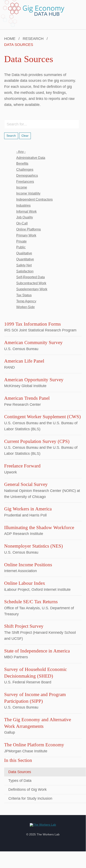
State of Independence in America (37, 650)
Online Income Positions (28, 564)
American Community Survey (33, 342)
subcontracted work (31, 283)
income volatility (28, 193)
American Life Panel (24, 361)
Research (33, 39)
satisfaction (25, 271)
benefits (22, 163)
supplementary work (31, 289)
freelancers (25, 181)
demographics (27, 175)
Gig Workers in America (28, 508)
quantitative (25, 259)
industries (23, 205)
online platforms (28, 229)
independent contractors (34, 199)
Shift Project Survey (24, 626)
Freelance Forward (22, 465)
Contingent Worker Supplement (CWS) (42, 416)
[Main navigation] (80, 12)
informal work (26, 211)
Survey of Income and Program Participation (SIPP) (35, 698)
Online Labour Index (24, 583)
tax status (24, 295)
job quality (24, 217)
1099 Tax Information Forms (32, 324)
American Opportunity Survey (34, 379)
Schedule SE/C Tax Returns (31, 601)
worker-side (25, 307)
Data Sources (19, 772)
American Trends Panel (27, 398)
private (21, 241)
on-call (22, 223)
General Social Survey (26, 484)
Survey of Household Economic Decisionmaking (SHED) (35, 673)
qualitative (24, 253)
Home (9, 39)
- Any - (21, 151)
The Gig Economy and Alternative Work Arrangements (37, 723)
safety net (24, 265)
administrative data (30, 157)
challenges (24, 169)
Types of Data (19, 781)
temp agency (26, 301)
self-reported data (30, 277)
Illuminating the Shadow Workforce (39, 527)
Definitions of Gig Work (27, 789)
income (21, 187)
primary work (26, 235)
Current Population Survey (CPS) (37, 441)
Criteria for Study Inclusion (30, 798)
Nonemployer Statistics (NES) (33, 546)
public (21, 247)
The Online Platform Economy (34, 744)
